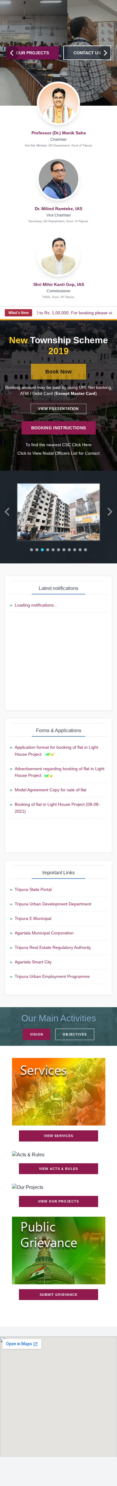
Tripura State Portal (33, 889)
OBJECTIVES (75, 1034)
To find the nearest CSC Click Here (59, 444)
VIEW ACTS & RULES (58, 1169)
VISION (36, 1034)
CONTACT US (87, 52)
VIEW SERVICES (58, 1136)
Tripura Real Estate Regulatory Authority (53, 947)
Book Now (58, 372)
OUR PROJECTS (32, 52)
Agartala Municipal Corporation (44, 932)
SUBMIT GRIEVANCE (59, 1294)
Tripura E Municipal (33, 918)
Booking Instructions (58, 427)
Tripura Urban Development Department (53, 904)
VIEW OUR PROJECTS (58, 1201)
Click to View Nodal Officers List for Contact (58, 453)
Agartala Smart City (33, 961)
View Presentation (58, 409)
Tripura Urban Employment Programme (52, 976)
